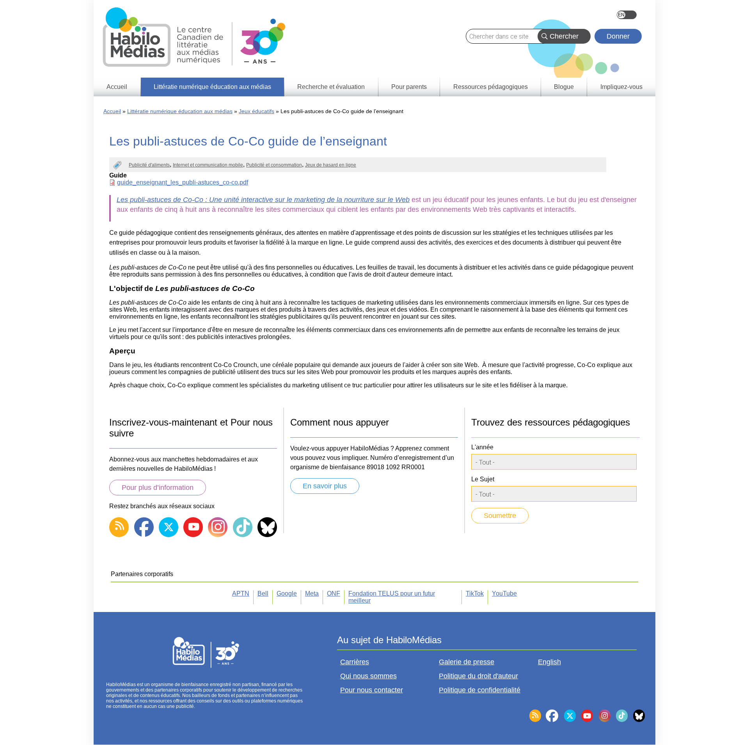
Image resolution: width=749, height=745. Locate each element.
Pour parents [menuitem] (409, 86)
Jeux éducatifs (256, 111)
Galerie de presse (466, 662)
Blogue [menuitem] (564, 86)
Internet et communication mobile (208, 165)
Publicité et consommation (274, 165)
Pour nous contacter (371, 690)
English (627, 15)
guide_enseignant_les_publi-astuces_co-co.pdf (182, 182)
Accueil (112, 111)
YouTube (504, 593)
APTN (240, 593)
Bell (262, 593)
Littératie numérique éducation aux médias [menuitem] (212, 86)
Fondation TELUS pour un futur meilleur (391, 597)
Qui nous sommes (368, 676)
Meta (312, 593)
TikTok (475, 593)
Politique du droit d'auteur (478, 676)
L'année (482, 447)
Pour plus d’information (157, 487)
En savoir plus (325, 486)
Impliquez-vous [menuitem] (621, 86)
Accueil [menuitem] (116, 86)
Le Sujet (482, 479)
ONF (333, 593)
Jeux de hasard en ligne (330, 165)
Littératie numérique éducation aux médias (180, 111)
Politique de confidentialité (479, 690)
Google (287, 593)
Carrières (354, 662)
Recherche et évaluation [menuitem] (331, 86)
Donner (618, 36)
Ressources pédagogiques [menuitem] (490, 86)
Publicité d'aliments (149, 165)
